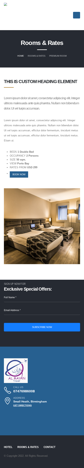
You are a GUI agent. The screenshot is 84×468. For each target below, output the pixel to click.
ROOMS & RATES (28, 447)
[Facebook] (23, 414)
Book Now (19, 174)
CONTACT (49, 447)
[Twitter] (15, 414)
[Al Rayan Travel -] (16, 15)
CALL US (18, 387)
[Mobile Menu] (76, 15)
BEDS (13, 151)
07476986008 (24, 391)
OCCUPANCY (18, 155)
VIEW (13, 163)
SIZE (13, 159)
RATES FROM (18, 167)
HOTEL (8, 447)
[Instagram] (8, 414)
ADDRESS (19, 398)
